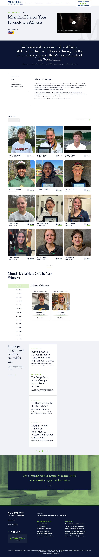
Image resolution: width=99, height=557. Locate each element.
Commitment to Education (16, 84)
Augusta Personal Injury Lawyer (75, 526)
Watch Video (40, 318)
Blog (56, 515)
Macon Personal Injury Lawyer (74, 533)
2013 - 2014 (18, 331)
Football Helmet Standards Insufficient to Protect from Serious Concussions (42, 431)
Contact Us (67, 3)
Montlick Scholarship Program (17, 86)
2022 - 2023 (18, 297)
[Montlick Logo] (15, 3)
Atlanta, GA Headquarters (13, 525)
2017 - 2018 (18, 316)
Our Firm (49, 3)
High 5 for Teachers (15, 89)
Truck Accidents (42, 526)
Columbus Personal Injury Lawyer (75, 531)
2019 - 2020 (18, 308)
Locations (28, 3)
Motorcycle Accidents (44, 528)
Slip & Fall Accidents (43, 531)
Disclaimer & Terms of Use (42, 550)
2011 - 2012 (18, 338)
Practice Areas (38, 3)
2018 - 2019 (18, 312)
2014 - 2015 (18, 327)
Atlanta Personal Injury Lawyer (74, 524)
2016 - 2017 (18, 320)
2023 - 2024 (18, 293)
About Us (51, 515)
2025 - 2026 (18, 286)
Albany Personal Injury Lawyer (74, 528)
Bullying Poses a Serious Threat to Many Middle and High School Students (42, 356)
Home (9, 12)
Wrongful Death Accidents (45, 536)
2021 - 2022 (18, 301)
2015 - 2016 (18, 323)
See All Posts (11, 375)
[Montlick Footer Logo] (16, 514)
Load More (49, 266)
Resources (57, 3)
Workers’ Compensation (44, 533)
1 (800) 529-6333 (15, 524)
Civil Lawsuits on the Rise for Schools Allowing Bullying (42, 405)
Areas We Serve (42, 515)
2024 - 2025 (18, 289)
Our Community (16, 12)
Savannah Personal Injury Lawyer (75, 536)
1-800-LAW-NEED (17, 539)
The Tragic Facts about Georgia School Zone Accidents (39, 382)
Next (48, 450)
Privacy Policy (50, 550)
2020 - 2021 (18, 304)
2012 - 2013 (18, 335)
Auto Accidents (42, 524)
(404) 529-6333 (14, 523)
